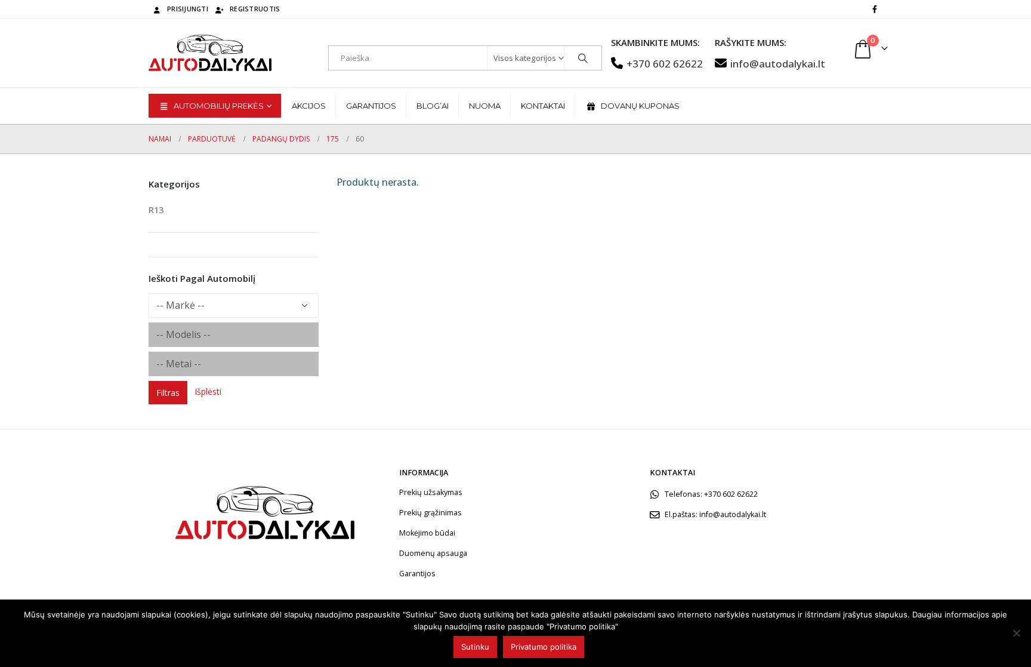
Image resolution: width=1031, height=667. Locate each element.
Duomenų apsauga (433, 553)
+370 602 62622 (664, 63)
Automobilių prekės (219, 105)
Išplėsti (208, 391)
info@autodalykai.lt (777, 63)
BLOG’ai (432, 105)
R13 (156, 210)
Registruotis (255, 8)
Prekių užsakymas (430, 492)
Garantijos (371, 105)
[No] (1016, 633)
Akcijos (309, 105)
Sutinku (475, 646)
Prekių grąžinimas (430, 513)
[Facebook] (874, 9)
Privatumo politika (543, 646)
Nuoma (485, 105)
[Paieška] (582, 58)
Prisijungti (187, 8)
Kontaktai (543, 105)
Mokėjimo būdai (427, 533)
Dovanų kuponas (640, 105)
